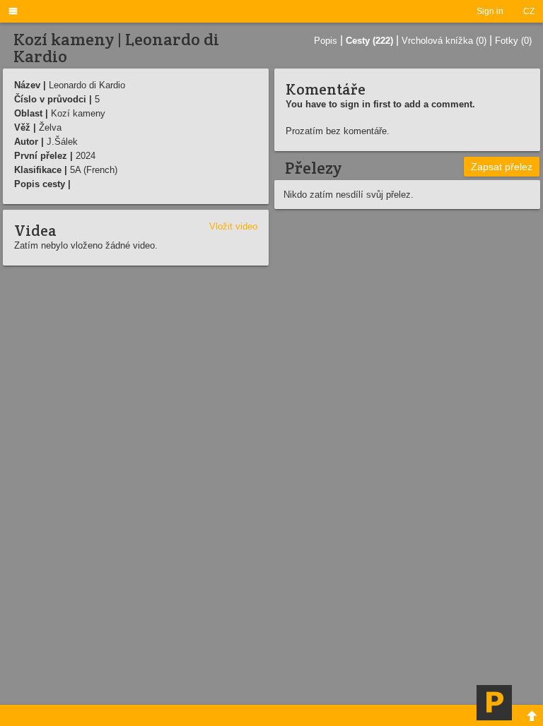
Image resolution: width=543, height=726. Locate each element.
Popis (325, 40)
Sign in (490, 11)
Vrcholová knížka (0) (444, 40)
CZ (529, 11)
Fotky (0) (513, 40)
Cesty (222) (369, 40)
